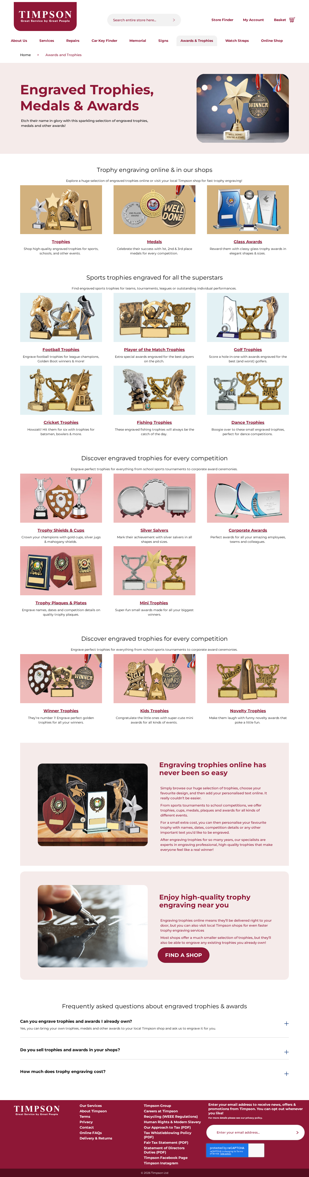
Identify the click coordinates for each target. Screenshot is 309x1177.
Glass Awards (248, 241)
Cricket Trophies (61, 422)
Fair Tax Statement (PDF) (166, 1142)
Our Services (91, 1105)
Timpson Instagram (161, 1163)
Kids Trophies (154, 710)
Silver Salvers (154, 530)
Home (26, 55)
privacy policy (253, 1117)
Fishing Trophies (154, 422)
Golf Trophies (248, 349)
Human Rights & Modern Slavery (172, 1122)
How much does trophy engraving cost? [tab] (63, 1072)
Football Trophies (61, 349)
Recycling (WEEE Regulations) (171, 1116)
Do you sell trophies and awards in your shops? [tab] (70, 1050)
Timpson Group (157, 1105)
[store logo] (45, 16)
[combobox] (144, 20)
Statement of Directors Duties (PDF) (164, 1150)
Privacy (86, 1122)
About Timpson (93, 1111)
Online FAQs (91, 1133)
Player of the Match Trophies (154, 349)
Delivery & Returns (96, 1138)
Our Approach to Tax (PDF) (167, 1127)
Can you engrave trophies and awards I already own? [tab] (76, 1021)
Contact (87, 1127)
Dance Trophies (247, 422)
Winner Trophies (60, 710)
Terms (85, 1116)
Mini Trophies (154, 602)
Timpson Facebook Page (166, 1158)
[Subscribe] (297, 1132)
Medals (154, 241)
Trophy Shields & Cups (61, 530)
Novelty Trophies (248, 710)
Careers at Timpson (161, 1111)
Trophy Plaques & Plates (61, 602)
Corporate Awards (248, 530)
